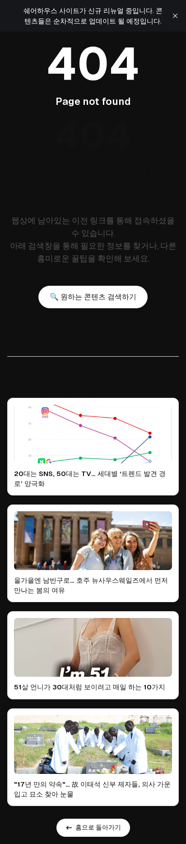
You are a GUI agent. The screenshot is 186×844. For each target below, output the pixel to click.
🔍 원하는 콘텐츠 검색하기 (93, 296)
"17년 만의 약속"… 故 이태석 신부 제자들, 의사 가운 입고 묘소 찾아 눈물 (92, 789)
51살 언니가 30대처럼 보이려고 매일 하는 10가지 (89, 687)
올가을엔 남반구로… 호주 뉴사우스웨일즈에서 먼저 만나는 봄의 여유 (91, 585)
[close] (175, 16)
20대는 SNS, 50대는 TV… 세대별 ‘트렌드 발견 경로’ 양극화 (90, 478)
